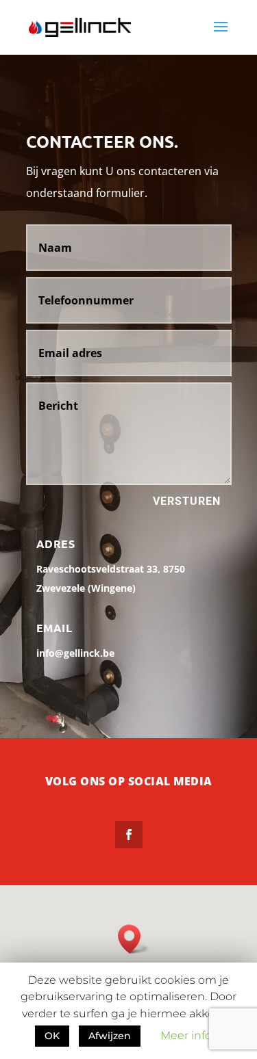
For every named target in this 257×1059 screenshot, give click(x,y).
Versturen (187, 501)
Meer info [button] (186, 1035)
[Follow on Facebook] (129, 834)
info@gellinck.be (75, 652)
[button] (133, 939)
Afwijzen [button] (109, 1036)
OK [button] (52, 1036)
